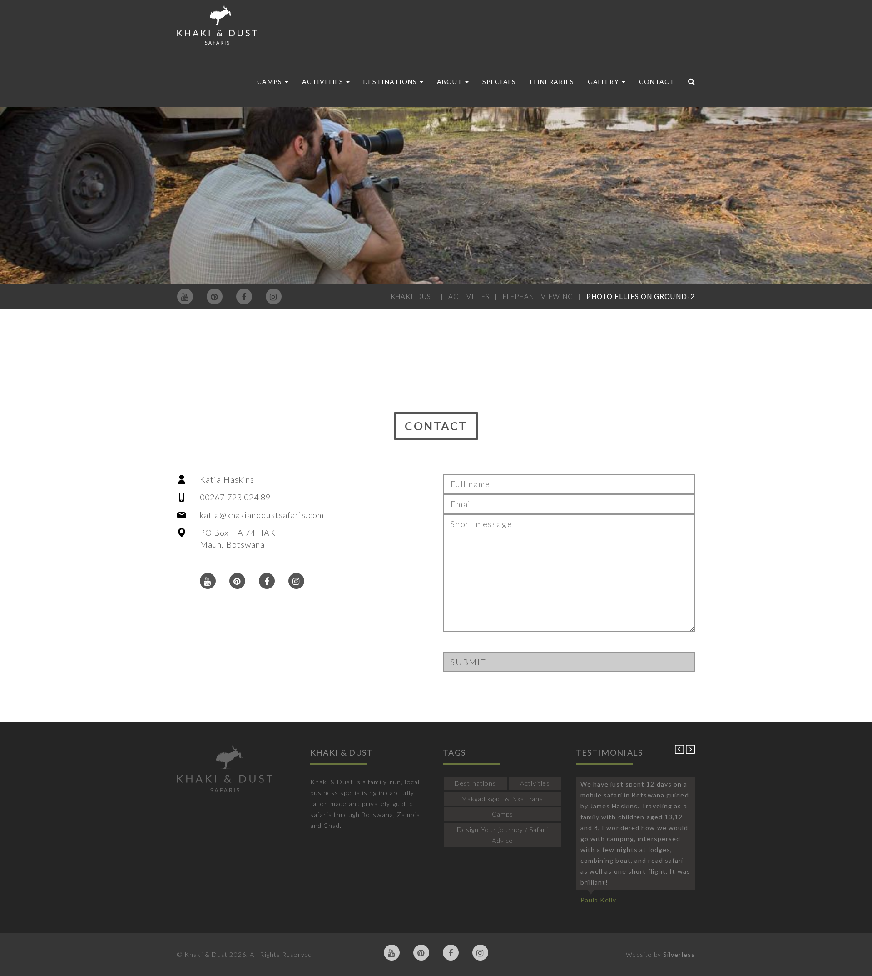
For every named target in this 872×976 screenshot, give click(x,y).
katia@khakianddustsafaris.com (262, 515)
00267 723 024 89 (235, 497)
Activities (324, 81)
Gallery (604, 81)
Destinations (391, 81)
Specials (498, 81)
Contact (656, 81)
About (450, 81)
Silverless (679, 954)
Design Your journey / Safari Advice (502, 835)
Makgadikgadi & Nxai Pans (502, 798)
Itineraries (552, 81)
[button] (680, 751)
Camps (270, 81)
